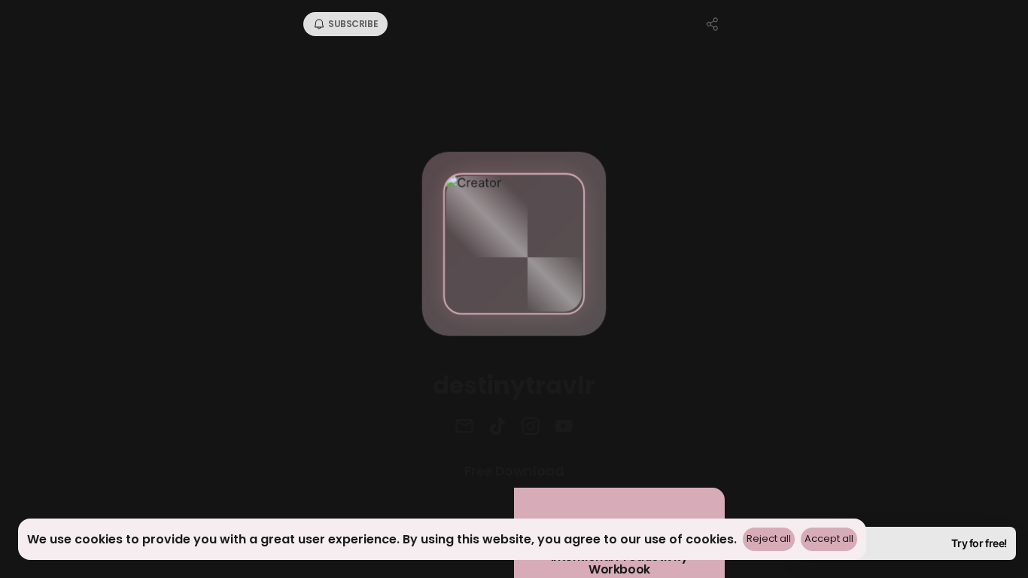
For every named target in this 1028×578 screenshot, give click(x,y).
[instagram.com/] (530, 427)
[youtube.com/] (563, 427)
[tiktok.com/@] (497, 427)
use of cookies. (690, 539)
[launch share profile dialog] (713, 24)
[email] (464, 427)
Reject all (769, 538)
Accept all (828, 538)
